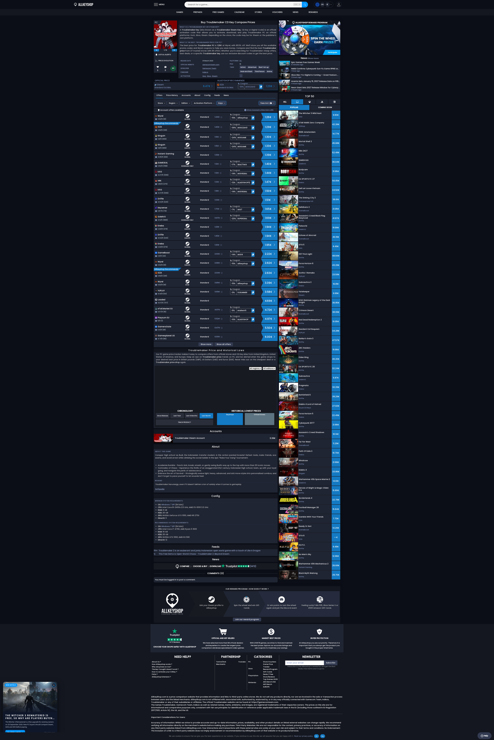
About (197, 95)
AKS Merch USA (269, 682)
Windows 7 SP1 (168, 504)
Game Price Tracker (268, 665)
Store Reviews (269, 677)
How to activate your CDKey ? (164, 672)
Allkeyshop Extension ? (161, 677)
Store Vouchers (269, 662)
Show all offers (224, 344)
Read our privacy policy (303, 736)
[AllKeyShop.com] (83, 4)
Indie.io (205, 72)
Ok (316, 736)
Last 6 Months (191, 416)
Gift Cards (267, 672)
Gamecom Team (209, 68)
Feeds (217, 95)
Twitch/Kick (221, 662)
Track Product (184, 422)
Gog (204, 76)
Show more (206, 344)
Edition (185, 103)
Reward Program (270, 669)
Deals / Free (268, 674)
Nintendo (252, 682)
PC (249, 662)
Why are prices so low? (161, 667)
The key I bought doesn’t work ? (165, 669)
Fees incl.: (265, 103)
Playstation (253, 675)
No (322, 736)
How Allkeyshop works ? (162, 664)
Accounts (186, 95)
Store (160, 103)
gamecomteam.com (210, 65)
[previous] (156, 50)
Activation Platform (203, 103)
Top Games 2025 (270, 679)
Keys (220, 103)
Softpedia (159, 489)
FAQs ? (155, 674)
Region (172, 103)
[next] (174, 50)
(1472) (252, 566)
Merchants (220, 664)
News (226, 95)
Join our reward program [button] (247, 619)
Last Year (177, 416)
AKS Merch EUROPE (267, 685)
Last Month (206, 416)
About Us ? (156, 662)
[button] (339, 4)
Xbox (209, 76)
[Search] (305, 4)
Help (485, 735)
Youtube (242, 662)
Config (207, 95)
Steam (214, 76)
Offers (159, 95)
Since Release (162, 416)
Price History (172, 95)
